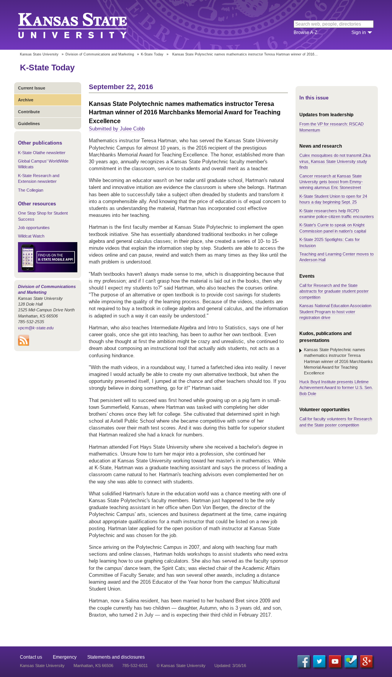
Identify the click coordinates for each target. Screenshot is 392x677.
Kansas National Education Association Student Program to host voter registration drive (335, 311)
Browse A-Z (305, 32)
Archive (25, 100)
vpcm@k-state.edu (36, 327)
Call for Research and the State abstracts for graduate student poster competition (334, 291)
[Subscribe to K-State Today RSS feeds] (23, 344)
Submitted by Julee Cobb (117, 129)
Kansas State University (82, 25)
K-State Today (152, 54)
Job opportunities (34, 227)
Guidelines (29, 123)
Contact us (31, 657)
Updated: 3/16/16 (230, 665)
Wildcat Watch (31, 236)
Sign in (358, 32)
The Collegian (30, 190)
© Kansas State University (181, 665)
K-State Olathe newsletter (41, 152)
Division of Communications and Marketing (99, 54)
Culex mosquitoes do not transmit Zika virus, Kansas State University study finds (335, 161)
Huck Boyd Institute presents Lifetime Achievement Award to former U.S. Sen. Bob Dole (336, 387)
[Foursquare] (351, 661)
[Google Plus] (366, 661)
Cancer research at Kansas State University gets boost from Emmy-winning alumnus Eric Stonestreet (331, 182)
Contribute (29, 111)
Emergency (65, 657)
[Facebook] (303, 661)
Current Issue (31, 88)
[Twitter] (319, 661)
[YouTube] (335, 661)
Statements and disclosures (116, 657)
